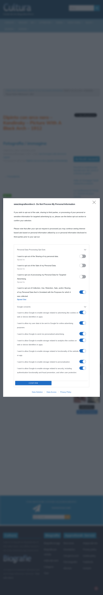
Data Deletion (37, 392)
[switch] (82, 256)
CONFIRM (33, 383)
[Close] (95, 203)
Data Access (51, 392)
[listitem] (51, 250)
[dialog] (51, 297)
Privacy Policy (65, 392)
